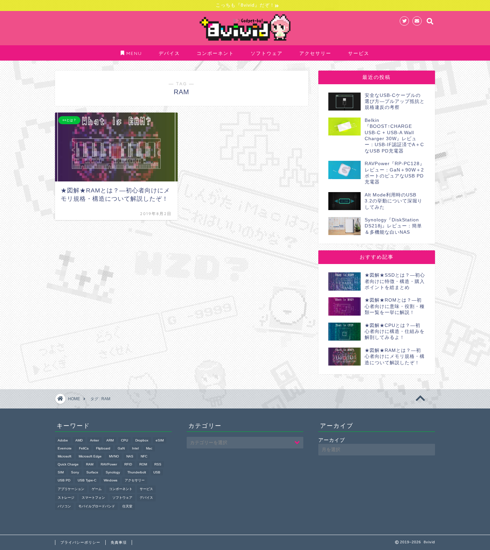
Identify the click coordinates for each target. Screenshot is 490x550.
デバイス (169, 53)
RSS (157, 464)
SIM (61, 472)
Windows (110, 480)
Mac (149, 448)
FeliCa (84, 448)
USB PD (64, 480)
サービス (358, 53)
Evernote (65, 448)
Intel (135, 448)
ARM (110, 440)
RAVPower (109, 464)
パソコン (64, 506)
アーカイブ (331, 440)
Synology (113, 472)
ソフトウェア (267, 53)
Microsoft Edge (90, 456)
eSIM (160, 440)
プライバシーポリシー (80, 542)
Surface (92, 472)
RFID (128, 464)
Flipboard (103, 448)
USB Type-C (87, 480)
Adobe (63, 440)
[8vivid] (245, 41)
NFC (144, 456)
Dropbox (141, 440)
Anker (94, 440)
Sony (75, 472)
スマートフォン (93, 497)
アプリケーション (71, 489)
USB (156, 472)
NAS (129, 456)
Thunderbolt (136, 472)
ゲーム (97, 489)
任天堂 (127, 506)
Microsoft (64, 456)
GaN (121, 448)
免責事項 (119, 542)
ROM (143, 464)
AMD (79, 440)
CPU (124, 440)
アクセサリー (315, 53)
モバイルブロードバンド (96, 506)
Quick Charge (68, 464)
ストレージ (66, 497)
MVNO (114, 456)
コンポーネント (215, 53)
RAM (89, 464)
